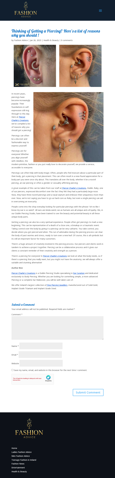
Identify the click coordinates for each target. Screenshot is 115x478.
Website (15, 363)
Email (15, 354)
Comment (17, 314)
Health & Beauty (51, 40)
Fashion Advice (21, 40)
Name (15, 346)
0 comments (67, 40)
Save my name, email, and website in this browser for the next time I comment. (50, 370)
